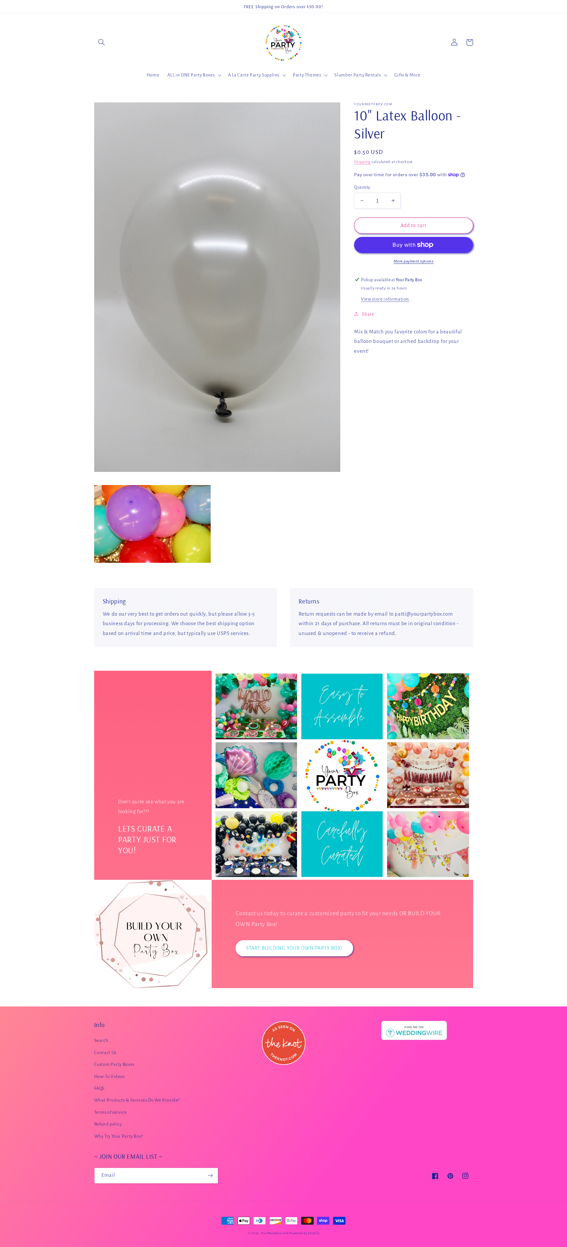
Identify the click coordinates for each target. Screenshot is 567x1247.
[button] (101, 42)
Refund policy (108, 1124)
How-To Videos (109, 1076)
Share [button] (368, 313)
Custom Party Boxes (114, 1064)
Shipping (362, 161)
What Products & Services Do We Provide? (137, 1100)
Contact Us (105, 1052)
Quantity (362, 187)
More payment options (414, 261)
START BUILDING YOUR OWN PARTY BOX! (294, 948)
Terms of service (110, 1112)
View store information (385, 298)
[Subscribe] (210, 1176)
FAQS (99, 1088)
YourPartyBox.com (275, 1233)
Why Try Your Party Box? (118, 1136)
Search (101, 1040)
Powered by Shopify (304, 1233)
